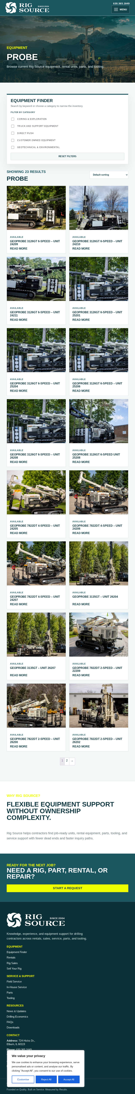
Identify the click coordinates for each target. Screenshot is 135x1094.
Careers (16, 45)
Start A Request (67, 888)
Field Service (14, 981)
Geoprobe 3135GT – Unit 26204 (95, 596)
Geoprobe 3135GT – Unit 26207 (33, 667)
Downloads (13, 1027)
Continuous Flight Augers (31, 184)
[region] (45, 1068)
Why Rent (16, 68)
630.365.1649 (121, 3)
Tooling (15, 166)
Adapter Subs (22, 173)
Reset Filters (67, 156)
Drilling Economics (17, 1016)
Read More (18, 248)
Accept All (68, 1079)
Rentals (11, 957)
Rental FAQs (18, 80)
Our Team (16, 40)
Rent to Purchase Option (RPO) (31, 85)
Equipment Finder (17, 952)
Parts (14, 160)
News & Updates (16, 1011)
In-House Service (17, 987)
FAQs (10, 1022)
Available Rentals (23, 74)
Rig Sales (12, 963)
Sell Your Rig (14, 968)
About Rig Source (22, 34)
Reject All (46, 1079)
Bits (15, 178)
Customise (23, 1079)
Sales (14, 101)
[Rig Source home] (27, 7)
